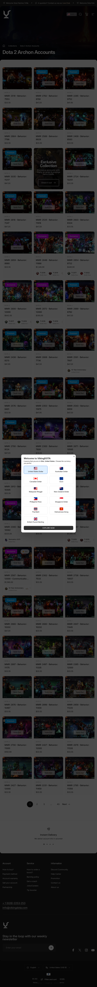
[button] (35, 470)
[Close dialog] (74, 456)
